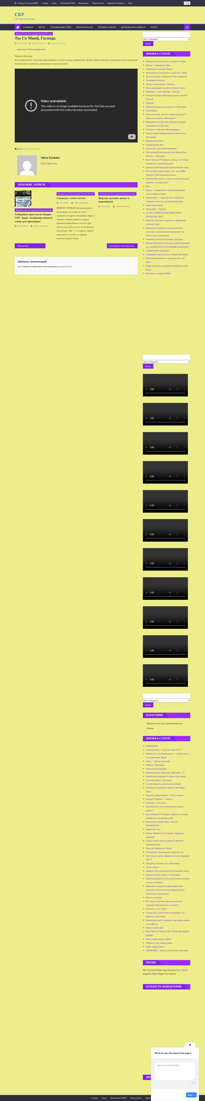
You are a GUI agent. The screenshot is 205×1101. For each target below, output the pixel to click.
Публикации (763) (67, 3)
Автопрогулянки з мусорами (159, 780)
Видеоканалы (84, 3)
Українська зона (153, 829)
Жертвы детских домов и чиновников (113, 199)
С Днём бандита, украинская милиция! (163, 783)
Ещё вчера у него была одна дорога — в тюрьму (123, 245)
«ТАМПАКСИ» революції (157, 250)
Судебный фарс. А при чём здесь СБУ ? (164, 749)
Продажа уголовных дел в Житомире (163, 863)
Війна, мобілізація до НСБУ (158, 939)
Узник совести (152, 867)
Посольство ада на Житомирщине (161, 148)
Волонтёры (24, 245)
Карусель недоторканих (156, 768)
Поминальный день (154, 144)
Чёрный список (98, 3)
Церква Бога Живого (32, 148)
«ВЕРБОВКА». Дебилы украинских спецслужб (167, 950)
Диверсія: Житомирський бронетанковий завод (167, 167)
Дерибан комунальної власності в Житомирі (166, 106)
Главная (45, 3)
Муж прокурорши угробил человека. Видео (165, 87)
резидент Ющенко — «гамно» (159, 799)
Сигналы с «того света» (71, 198)
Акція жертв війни (154, 205)
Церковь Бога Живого (116, 3)
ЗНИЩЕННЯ (152, 746)
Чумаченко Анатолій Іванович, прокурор (164, 239)
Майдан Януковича (154, 140)
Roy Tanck (181, 970)
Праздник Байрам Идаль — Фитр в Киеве (164, 795)
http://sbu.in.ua (49, 163)
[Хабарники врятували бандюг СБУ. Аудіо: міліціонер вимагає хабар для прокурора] (34, 198)
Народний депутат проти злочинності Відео (166, 61)
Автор (54, 3)
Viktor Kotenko (39, 43)
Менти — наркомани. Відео (158, 65)
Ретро (130, 3)
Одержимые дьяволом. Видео (159, 68)
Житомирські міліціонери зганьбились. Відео (166, 72)
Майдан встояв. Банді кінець (159, 942)
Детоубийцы (151, 110)
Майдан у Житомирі (155, 764)
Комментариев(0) (58, 43)
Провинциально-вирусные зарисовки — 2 (165, 772)
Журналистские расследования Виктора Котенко (34, 33)
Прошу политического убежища (160, 84)
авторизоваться (65, 266)
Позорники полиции (155, 80)
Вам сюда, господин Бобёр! (158, 273)
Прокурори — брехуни (156, 209)
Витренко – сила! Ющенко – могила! (163, 91)
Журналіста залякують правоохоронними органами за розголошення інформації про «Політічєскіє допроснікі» (165, 231)
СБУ (20, 14)
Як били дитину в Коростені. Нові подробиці (166, 76)
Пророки (150, 102)
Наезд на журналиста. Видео (159, 848)
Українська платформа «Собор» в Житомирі (166, 776)
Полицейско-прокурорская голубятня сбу (164, 852)
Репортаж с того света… (156, 802)
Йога (148, 186)
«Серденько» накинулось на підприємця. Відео (167, 254)
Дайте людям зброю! (155, 946)
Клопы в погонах (153, 897)
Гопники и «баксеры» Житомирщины (163, 129)
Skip (182, 1095)
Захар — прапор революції (158, 761)
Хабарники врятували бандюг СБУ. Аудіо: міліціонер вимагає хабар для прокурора (34, 218)
